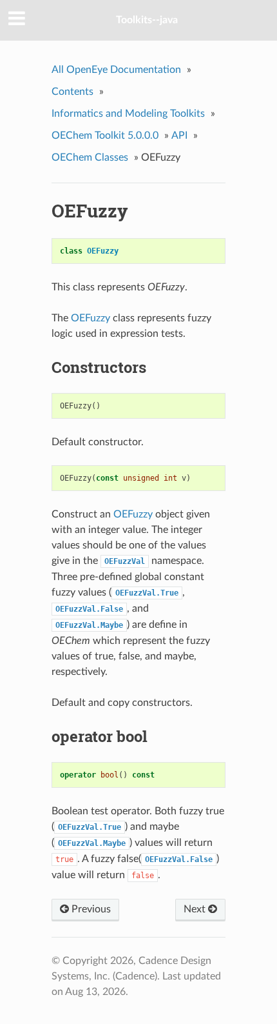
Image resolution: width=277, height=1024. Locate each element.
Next (196, 909)
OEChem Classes (90, 157)
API (179, 135)
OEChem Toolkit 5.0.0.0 (105, 135)
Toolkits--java (147, 20)
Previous (90, 909)
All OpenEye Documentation (116, 70)
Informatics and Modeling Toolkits (128, 113)
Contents (72, 91)
